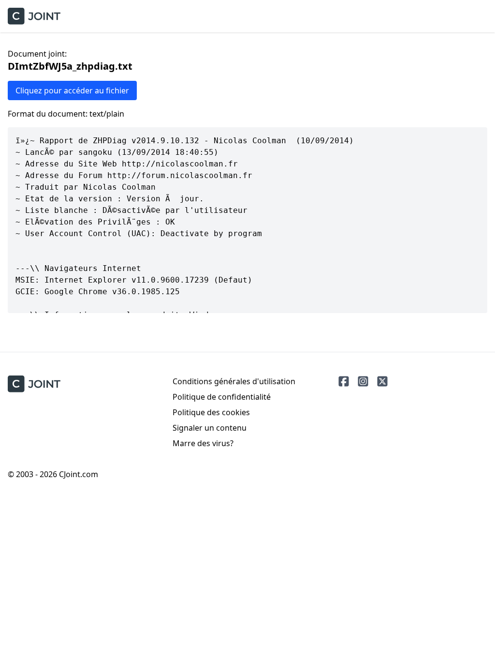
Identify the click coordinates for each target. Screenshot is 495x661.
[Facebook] (343, 381)
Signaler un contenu (210, 427)
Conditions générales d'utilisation (234, 381)
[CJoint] (34, 384)
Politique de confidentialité (222, 396)
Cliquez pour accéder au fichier (72, 90)
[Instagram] (363, 381)
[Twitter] (382, 381)
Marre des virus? (203, 443)
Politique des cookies (211, 412)
